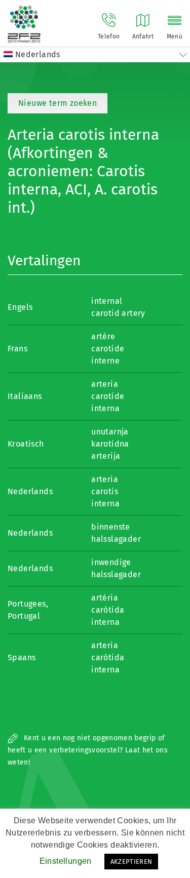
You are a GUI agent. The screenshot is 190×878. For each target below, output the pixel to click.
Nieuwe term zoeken (57, 103)
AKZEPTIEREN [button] (131, 861)
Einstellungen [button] (66, 861)
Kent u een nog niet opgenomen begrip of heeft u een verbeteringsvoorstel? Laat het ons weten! (88, 750)
